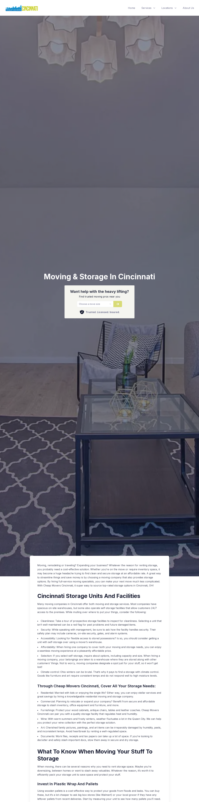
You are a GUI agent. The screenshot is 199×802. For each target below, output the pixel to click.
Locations (167, 7)
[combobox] (95, 304)
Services (146, 7)
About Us (188, 7)
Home (131, 7)
